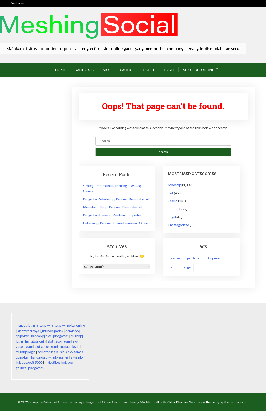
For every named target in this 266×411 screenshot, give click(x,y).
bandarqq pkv (41, 336)
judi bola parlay (52, 331)
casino (175, 258)
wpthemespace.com (234, 402)
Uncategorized (178, 225)
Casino (126, 70)
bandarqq (84, 70)
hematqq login (35, 341)
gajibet (21, 368)
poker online (76, 325)
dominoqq (72, 331)
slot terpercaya (28, 331)
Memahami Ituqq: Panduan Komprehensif (112, 207)
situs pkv (43, 325)
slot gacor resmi (59, 341)
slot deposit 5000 (29, 362)
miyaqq (67, 362)
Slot (107, 70)
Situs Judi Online (198, 70)
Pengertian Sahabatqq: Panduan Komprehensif (116, 199)
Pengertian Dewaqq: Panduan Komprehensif (114, 215)
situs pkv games (71, 352)
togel (187, 267)
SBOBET (148, 70)
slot (174, 267)
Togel (169, 70)
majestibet (52, 362)
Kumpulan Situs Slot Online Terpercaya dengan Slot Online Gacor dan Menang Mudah (89, 402)
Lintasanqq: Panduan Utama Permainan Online (115, 223)
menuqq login (25, 325)
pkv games (213, 258)
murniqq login (25, 352)
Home (60, 70)
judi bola (193, 258)
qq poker (22, 336)
